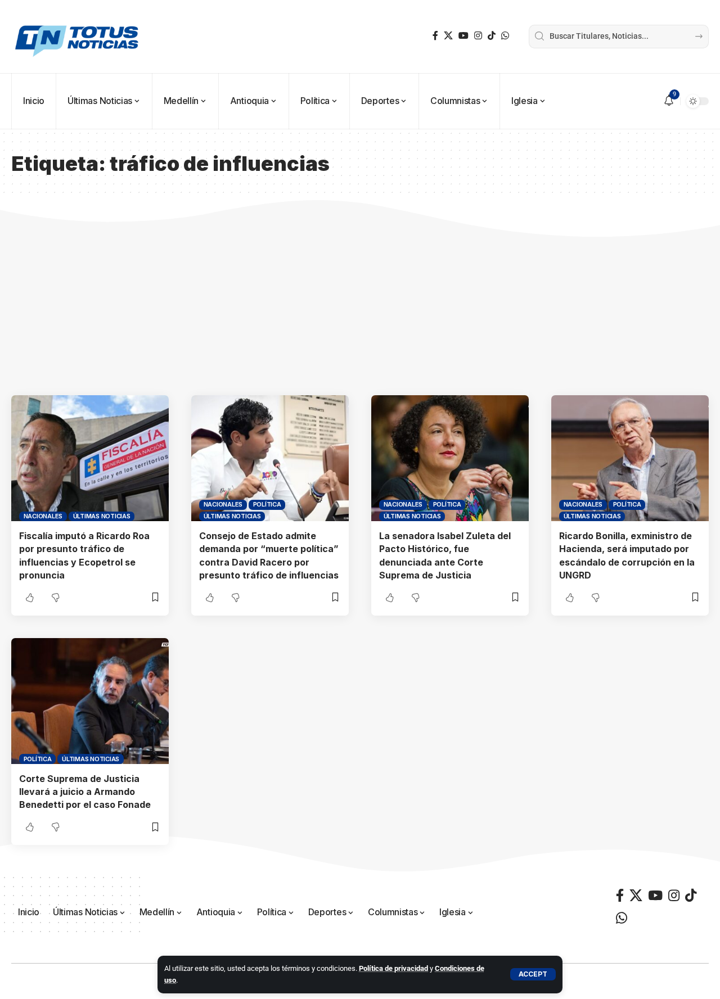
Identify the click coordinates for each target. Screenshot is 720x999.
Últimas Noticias (101, 516)
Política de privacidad (393, 968)
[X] (448, 35)
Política (267, 504)
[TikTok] (491, 35)
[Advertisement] (360, 311)
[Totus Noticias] (78, 36)
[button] (533, 974)
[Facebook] (435, 35)
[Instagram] (478, 35)
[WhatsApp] (505, 35)
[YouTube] (463, 35)
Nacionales (43, 516)
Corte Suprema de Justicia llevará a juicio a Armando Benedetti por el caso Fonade (85, 791)
